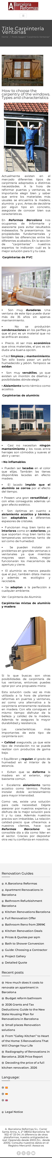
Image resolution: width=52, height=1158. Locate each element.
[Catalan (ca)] (5, 1093)
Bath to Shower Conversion (24, 943)
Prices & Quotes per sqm (22, 937)
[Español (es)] (5, 1087)
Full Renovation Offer (20, 918)
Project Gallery (15, 956)
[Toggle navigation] (23, 15)
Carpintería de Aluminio (24, 597)
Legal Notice (14, 1112)
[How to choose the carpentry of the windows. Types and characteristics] (22, 71)
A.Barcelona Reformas (21, 883)
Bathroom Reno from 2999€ (25, 924)
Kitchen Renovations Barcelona (27, 912)
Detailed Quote (16, 962)
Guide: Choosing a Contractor (26, 950)
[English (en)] (5, 1100)
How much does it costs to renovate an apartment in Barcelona (22, 987)
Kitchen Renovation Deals (23, 931)
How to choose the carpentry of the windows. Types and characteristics (26, 94)
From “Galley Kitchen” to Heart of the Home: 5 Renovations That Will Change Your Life (25, 1040)
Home (5, 37)
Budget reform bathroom (23, 998)
